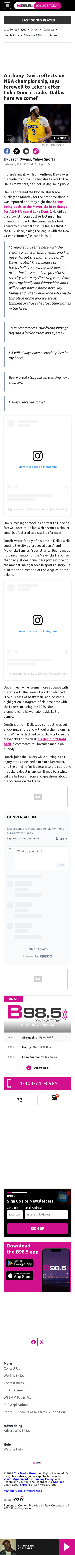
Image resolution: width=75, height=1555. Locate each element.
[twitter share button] (16, 151)
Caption (60, 138)
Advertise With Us (35, 35)
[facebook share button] (7, 151)
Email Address (33, 1207)
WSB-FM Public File (17, 1397)
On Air (35, 29)
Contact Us (12, 1368)
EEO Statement (15, 1390)
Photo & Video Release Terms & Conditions (35, 1412)
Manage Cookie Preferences (23, 1490)
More (53, 35)
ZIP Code (12, 1207)
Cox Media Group (26, 1473)
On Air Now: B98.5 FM (37, 1025)
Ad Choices (56, 1481)
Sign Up (37, 1228)
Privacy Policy (44, 1479)
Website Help (13, 1449)
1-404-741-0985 (39, 1083)
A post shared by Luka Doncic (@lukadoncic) (37, 673)
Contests (48, 29)
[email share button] (26, 151)
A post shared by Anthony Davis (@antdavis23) (37, 509)
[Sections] (7, 5)
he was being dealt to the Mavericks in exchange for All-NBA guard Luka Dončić (36, 206)
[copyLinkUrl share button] (36, 151)
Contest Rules (14, 1383)
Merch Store (11, 35)
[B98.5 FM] (38, 6)
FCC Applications (16, 1405)
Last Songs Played (15, 29)
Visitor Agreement (16, 1479)
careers (25, 1484)
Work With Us (14, 1375)
